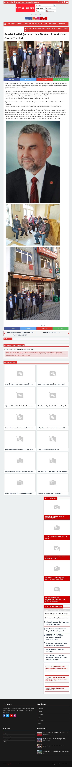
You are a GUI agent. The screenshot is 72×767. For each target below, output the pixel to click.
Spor (39, 717)
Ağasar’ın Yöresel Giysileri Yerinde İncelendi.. (54, 745)
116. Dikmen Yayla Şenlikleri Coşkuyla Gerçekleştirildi (56, 751)
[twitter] (60, 2)
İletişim (50, 8)
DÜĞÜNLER (52, 24)
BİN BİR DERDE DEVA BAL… (52, 333)
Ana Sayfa (40, 8)
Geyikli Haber (10, 764)
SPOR (45, 24)
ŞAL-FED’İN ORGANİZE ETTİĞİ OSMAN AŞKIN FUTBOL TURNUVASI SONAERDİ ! (56, 668)
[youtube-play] (67, 2)
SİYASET (58, 28)
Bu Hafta (53, 610)
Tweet (43, 325)
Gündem (40, 711)
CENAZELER (61, 24)
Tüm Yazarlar (7, 739)
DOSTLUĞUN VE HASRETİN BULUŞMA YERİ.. (54, 739)
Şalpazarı (40, 714)
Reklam (6, 742)
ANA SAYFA (11, 24)
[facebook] (58, 2)
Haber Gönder (7, 736)
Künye (5, 733)
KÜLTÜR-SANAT (37, 24)
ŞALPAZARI (27, 24)
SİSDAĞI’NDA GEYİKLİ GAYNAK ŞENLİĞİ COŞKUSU (55, 732)
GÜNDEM (19, 24)
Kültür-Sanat (41, 720)
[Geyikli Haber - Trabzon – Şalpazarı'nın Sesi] (25, 7)
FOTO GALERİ (19, 27)
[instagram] (64, 2)
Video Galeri (40, 11)
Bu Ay (59, 610)
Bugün (46, 610)
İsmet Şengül (48, 666)
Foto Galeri (51, 11)
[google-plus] (62, 2)
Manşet (41, 28)
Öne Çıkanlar (46, 28)
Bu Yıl (65, 610)
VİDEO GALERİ (8, 27)
